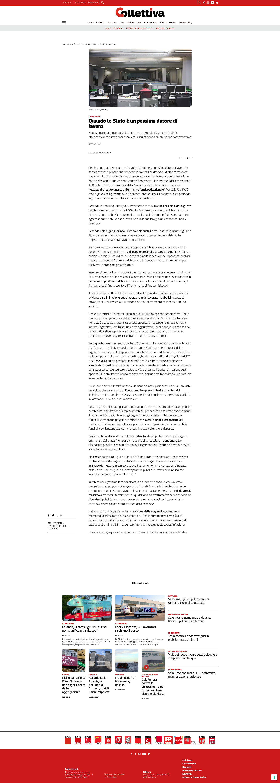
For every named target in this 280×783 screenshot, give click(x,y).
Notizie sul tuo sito (192, 770)
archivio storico (165, 28)
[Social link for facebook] (204, 2)
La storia (187, 773)
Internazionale (150, 22)
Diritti (121, 22)
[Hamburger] (64, 22)
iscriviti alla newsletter (139, 28)
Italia (138, 22)
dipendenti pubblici (58, 526)
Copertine (78, 44)
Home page (66, 44)
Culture (163, 22)
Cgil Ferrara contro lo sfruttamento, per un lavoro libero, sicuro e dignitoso (153, 686)
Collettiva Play (185, 22)
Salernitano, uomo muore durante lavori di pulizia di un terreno (189, 619)
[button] (179, 158)
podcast (118, 28)
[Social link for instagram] (208, 2)
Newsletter (93, 2)
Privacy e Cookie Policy (194, 777)
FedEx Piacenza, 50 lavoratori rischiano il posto (135, 628)
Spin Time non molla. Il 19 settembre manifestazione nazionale (192, 674)
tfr (49, 528)
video (108, 28)
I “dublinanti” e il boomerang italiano (125, 681)
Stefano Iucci (95, 144)
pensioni (57, 523)
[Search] (102, 2)
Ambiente (100, 22)
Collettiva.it (71, 769)
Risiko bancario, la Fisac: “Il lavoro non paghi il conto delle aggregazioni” (73, 685)
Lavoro (90, 22)
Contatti (67, 2)
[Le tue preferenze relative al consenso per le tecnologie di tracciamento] (274, 777)
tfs (55, 528)
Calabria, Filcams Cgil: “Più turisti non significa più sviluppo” (84, 628)
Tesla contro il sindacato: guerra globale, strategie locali (188, 637)
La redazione (79, 2)
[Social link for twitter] (200, 2)
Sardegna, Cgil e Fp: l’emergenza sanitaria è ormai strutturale (189, 600)
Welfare (130, 22)
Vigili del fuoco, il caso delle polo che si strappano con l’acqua (193, 656)
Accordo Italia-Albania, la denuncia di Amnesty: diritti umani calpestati (99, 685)
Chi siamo (187, 760)
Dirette (172, 22)
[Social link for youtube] (212, 2)
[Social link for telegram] (217, 2)
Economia (112, 22)
